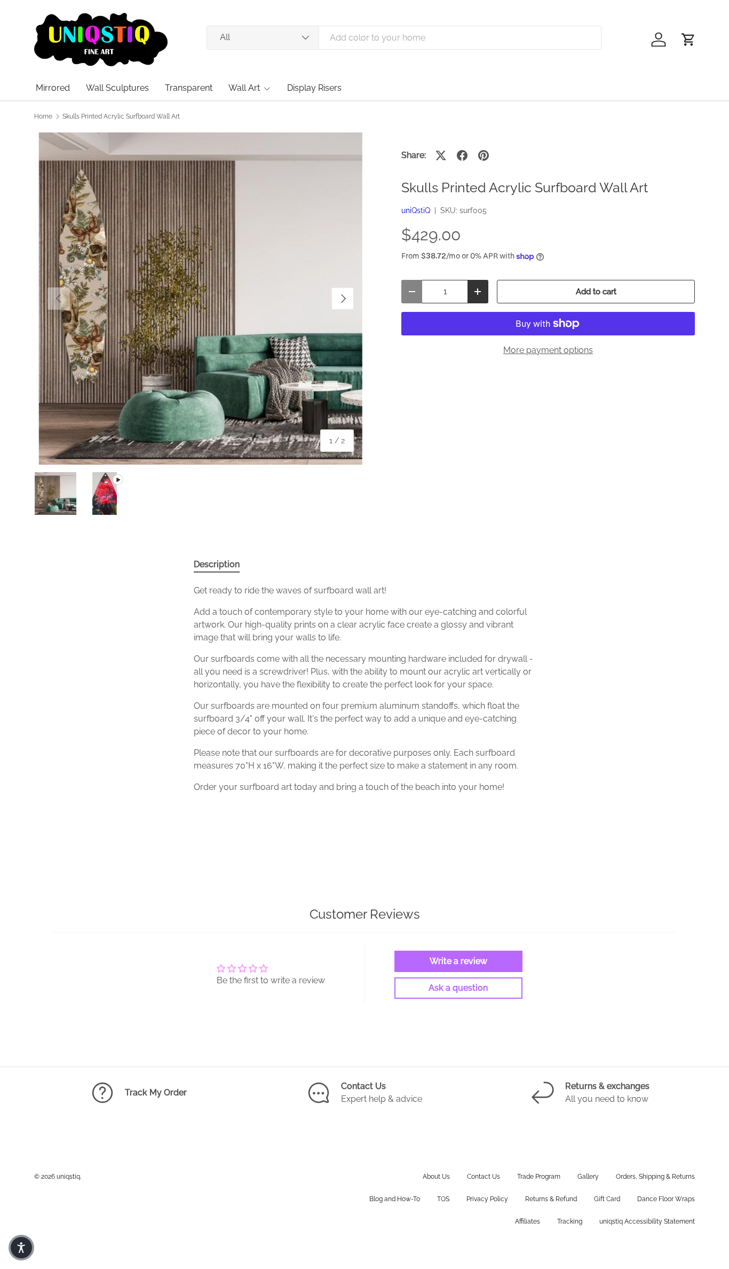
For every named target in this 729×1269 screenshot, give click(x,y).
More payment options (548, 350)
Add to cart (596, 291)
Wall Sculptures (117, 88)
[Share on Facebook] (462, 155)
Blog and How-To (394, 1199)
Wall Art (244, 88)
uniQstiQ (415, 210)
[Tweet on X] (440, 155)
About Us (436, 1176)
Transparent (188, 88)
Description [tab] (217, 564)
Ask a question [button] (458, 988)
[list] (201, 298)
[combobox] (404, 37)
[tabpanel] (364, 689)
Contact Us (483, 1176)
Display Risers (314, 88)
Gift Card (607, 1199)
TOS (443, 1199)
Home (43, 116)
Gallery (588, 1176)
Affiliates (527, 1221)
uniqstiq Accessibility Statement (647, 1221)
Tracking (569, 1221)
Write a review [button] (458, 961)
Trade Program (538, 1176)
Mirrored (53, 88)
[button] (688, 39)
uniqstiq (68, 1176)
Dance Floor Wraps (666, 1199)
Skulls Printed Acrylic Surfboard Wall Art (121, 116)
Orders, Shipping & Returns (655, 1176)
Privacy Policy (487, 1199)
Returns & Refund (551, 1199)
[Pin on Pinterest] (483, 155)
